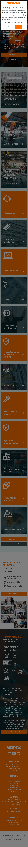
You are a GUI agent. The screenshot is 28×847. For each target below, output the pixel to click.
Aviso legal (20, 22)
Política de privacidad (10, 22)
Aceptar (18, 26)
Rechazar (10, 26)
